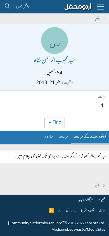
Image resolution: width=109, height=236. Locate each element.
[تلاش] (7, 6)
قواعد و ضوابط (87, 210)
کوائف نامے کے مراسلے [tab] (90, 137)
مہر (99, 200)
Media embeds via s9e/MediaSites (78, 230)
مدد (59, 210)
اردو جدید (83, 200)
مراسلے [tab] (63, 137)
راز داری (71, 210)
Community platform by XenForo (57, 223)
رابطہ (102, 210)
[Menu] (100, 6)
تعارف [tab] (48, 137)
